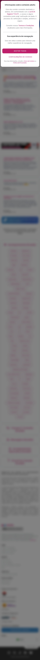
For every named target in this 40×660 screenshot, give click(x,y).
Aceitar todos (20, 51)
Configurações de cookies (20, 57)
